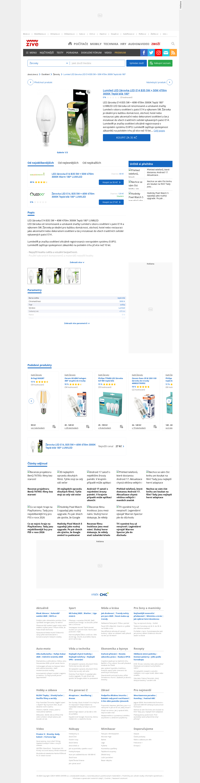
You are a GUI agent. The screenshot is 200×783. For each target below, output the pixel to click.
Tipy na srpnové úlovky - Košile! (146, 623)
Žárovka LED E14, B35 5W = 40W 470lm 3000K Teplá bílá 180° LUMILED (73, 195)
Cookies (108, 778)
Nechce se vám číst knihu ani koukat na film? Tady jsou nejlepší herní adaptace (159, 493)
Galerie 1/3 (62, 152)
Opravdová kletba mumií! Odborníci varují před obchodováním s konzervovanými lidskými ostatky (50, 634)
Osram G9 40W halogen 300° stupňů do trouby (75, 379)
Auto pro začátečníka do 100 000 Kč (82, 754)
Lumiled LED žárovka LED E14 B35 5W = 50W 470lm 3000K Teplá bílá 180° (135, 92)
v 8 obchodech (104, 428)
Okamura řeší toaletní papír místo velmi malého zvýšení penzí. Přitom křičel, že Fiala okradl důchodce (51, 627)
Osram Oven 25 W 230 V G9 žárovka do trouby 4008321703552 (144, 381)
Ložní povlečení (107, 757)
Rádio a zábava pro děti (143, 739)
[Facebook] (144, 52)
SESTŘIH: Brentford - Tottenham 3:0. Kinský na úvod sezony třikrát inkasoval (51, 749)
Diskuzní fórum (91, 52)
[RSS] (173, 52)
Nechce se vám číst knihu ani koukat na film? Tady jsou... (159, 184)
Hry (123, 44)
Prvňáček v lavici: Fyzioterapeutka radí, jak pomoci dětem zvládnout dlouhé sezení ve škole (148, 633)
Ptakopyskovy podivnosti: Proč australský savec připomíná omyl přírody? (146, 717)
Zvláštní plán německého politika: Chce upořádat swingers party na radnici (51, 621)
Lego (103, 743)
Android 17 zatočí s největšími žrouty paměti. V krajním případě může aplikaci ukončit (99, 494)
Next (168, 401)
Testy (60, 52)
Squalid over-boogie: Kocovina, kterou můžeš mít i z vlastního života (83, 718)
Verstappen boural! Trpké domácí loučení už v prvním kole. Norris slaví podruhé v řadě (83, 629)
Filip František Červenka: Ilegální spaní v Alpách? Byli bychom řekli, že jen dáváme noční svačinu (50, 704)
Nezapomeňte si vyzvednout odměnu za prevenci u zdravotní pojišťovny (115, 716)
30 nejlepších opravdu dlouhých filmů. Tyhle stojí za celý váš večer (69, 491)
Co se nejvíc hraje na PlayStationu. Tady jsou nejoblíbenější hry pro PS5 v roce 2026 (40, 528)
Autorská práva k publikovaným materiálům (104, 776)
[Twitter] (151, 52)
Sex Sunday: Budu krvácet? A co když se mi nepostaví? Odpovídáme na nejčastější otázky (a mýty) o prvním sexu (84, 705)
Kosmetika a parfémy (109, 748)
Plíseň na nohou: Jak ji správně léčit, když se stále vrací (114, 711)
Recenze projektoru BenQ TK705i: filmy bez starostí (40, 491)
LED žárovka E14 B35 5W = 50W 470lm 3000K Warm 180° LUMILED (73, 175)
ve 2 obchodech (38, 428)
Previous (31, 401)
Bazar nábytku (106, 760)
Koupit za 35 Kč (126, 137)
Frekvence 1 (138, 743)
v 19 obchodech (139, 428)
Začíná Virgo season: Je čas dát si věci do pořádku (83, 713)
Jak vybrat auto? (75, 763)
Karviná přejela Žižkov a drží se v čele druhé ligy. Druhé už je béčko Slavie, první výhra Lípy (83, 636)
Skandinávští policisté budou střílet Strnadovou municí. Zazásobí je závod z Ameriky (116, 677)
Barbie (103, 739)
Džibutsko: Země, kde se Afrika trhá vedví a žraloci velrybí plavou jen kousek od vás (49, 717)
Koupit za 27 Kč (110, 202)
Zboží (155, 44)
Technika (111, 44)
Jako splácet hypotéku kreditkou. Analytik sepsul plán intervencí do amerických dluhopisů (114, 670)
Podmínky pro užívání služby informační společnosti (142, 776)
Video (108, 52)
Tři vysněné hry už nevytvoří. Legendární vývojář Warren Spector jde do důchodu (129, 529)
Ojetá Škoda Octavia (76, 760)
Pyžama (104, 745)
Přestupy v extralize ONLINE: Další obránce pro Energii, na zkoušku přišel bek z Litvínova (83, 622)
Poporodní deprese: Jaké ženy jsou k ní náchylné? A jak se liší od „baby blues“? (116, 706)
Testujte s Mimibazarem (110, 734)
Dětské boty (105, 754)
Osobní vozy (73, 739)
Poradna (72, 52)
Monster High (106, 737)
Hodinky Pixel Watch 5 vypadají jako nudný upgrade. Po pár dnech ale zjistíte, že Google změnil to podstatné (69, 529)
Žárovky (56, 74)
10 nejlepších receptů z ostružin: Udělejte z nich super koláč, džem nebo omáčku (148, 673)
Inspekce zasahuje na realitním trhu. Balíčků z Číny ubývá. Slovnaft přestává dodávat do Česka (116, 663)
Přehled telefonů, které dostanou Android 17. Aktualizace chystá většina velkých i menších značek (129, 494)
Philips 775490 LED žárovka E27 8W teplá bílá (110, 379)
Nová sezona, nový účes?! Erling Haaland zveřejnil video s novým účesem (48, 743)
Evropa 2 (137, 745)
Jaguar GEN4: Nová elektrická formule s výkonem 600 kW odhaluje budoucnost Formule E (148, 704)
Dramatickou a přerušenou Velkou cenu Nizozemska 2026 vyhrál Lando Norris (51, 662)
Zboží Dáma (73, 743)
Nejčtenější (47, 52)
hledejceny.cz (74, 734)
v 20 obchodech (71, 428)
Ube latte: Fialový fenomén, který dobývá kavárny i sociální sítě (146, 679)
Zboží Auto (73, 757)
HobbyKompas (74, 751)
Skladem (120, 196)
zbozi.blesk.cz (74, 745)
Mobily (95, 44)
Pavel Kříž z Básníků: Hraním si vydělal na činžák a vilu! (115, 627)
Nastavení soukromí (119, 778)
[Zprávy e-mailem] (166, 52)
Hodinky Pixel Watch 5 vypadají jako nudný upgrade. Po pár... (158, 196)
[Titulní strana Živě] (70, 43)
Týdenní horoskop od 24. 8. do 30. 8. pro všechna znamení (147, 627)
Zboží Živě (72, 737)
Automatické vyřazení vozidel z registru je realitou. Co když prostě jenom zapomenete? (51, 675)
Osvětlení (45, 74)
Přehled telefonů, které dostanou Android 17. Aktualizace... (158, 172)
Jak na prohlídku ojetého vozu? (80, 748)
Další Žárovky (36, 375)
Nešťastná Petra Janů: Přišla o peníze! (115, 623)
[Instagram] (158, 52)
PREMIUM (120, 52)
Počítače (81, 44)
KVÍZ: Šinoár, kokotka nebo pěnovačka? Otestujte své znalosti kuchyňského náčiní (149, 666)
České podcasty (139, 737)
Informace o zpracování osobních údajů (88, 778)
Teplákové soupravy (108, 751)
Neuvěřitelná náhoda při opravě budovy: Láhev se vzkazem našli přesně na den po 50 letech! (116, 633)
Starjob (136, 734)
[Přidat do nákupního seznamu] (88, 92)
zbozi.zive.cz (33, 74)
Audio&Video (138, 44)
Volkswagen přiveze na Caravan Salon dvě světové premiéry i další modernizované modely (50, 668)
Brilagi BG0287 (37, 378)
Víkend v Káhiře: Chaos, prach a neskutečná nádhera (48, 711)
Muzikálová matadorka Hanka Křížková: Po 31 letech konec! (51, 754)
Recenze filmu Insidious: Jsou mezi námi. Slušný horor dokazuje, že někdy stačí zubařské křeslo (98, 529)
